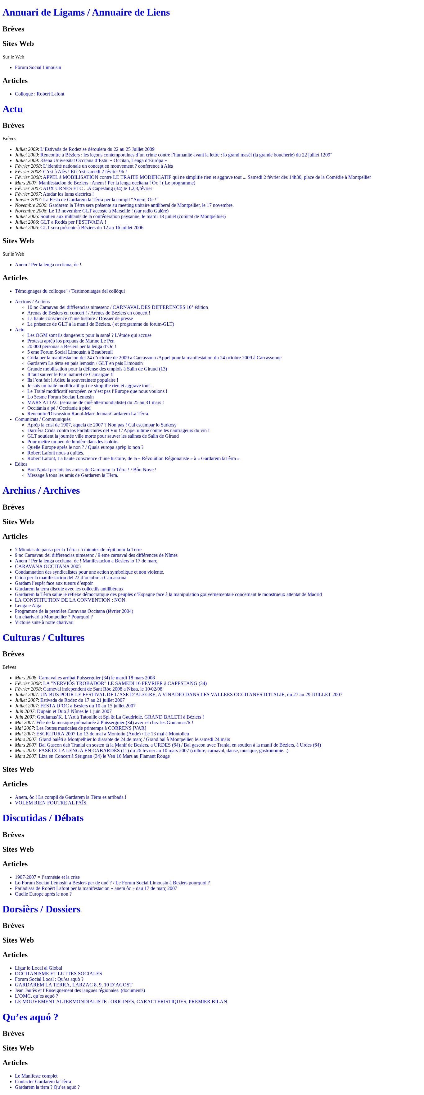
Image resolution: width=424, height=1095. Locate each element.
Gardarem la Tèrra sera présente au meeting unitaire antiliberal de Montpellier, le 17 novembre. (141, 205)
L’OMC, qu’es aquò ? (36, 996)
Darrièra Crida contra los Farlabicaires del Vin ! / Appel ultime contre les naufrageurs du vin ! (118, 430)
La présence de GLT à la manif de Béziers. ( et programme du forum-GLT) (100, 324)
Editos (21, 464)
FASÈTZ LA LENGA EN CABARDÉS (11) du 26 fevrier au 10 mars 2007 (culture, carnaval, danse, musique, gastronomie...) (163, 750)
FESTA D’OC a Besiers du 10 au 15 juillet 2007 (88, 705)
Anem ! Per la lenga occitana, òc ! (48, 264)
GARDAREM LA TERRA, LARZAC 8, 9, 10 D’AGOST (74, 984)
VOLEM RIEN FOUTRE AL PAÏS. (51, 802)
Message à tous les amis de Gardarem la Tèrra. (72, 475)
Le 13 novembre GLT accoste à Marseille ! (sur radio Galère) (109, 210)
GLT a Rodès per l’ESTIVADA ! (73, 222)
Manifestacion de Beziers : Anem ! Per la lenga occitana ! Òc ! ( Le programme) (117, 182)
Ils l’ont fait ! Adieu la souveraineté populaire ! (72, 380)
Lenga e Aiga (28, 605)
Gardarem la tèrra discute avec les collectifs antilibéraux (69, 588)
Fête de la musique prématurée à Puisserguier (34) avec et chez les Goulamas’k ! (114, 722)
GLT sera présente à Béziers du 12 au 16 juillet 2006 (91, 227)
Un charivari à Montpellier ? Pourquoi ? (54, 616)
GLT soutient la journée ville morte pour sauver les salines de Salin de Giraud (103, 436)
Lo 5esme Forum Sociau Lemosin (60, 396)
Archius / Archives (41, 490)
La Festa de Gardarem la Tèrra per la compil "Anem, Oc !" (101, 199)
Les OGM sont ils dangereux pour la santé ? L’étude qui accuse (89, 335)
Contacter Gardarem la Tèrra (43, 1081)
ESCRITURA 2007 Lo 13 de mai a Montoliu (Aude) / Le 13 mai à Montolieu (112, 733)
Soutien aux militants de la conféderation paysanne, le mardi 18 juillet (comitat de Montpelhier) (133, 216)
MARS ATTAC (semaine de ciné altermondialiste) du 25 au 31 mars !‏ (95, 402)
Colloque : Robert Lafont (39, 93)
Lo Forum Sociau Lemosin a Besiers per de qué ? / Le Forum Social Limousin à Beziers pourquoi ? (112, 882)
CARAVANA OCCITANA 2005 (48, 566)
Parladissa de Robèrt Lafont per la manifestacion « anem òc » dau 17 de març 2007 (96, 888)
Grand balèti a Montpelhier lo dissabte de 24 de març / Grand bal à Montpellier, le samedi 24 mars (134, 739)
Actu (12, 108)
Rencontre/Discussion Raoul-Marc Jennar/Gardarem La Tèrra (87, 413)
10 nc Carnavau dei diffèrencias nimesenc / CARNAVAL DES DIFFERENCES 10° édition (117, 307)
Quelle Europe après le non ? (43, 894)
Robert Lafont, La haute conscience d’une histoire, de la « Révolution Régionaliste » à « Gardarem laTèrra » (133, 458)
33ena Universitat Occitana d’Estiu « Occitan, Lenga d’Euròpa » (103, 160)
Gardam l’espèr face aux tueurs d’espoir (54, 583)
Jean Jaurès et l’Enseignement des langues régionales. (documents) (80, 990)
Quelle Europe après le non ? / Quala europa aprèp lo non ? (85, 447)
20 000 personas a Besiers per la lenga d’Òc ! (71, 346)
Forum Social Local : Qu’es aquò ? (49, 979)
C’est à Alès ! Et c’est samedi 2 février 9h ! (85, 171)
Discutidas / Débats (42, 817)
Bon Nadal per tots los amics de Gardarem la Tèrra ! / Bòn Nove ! (91, 469)
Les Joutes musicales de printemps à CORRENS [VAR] (91, 728)
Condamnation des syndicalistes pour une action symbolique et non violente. (89, 572)
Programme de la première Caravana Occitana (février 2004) (74, 611)
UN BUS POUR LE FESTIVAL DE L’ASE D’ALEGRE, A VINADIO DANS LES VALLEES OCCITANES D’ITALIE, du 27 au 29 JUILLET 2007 (191, 694)
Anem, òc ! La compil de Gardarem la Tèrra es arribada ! (70, 797)
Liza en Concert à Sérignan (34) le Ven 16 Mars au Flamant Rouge (104, 756)
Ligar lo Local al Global (38, 968)
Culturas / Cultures (43, 637)
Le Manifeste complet (36, 1076)
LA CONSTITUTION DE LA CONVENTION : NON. (71, 600)
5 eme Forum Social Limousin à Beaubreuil (70, 352)
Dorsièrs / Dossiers (41, 909)
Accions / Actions (32, 301)
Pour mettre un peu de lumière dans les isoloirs (72, 441)
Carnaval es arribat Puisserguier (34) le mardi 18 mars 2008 (97, 677)
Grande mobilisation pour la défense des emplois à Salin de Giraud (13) (97, 368)
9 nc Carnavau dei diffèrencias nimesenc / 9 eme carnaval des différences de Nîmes (96, 555)
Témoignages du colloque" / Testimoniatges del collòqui (70, 291)
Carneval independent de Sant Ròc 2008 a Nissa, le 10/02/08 (102, 689)
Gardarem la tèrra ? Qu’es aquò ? (47, 1087)
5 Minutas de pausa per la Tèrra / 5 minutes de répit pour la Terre (78, 549)
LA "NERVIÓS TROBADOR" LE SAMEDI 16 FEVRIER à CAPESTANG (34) (125, 683)
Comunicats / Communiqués (42, 419)
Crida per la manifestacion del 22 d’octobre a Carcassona (70, 577)
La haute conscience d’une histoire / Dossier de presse (80, 318)
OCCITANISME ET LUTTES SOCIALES (58, 973)
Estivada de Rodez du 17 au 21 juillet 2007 (82, 700)
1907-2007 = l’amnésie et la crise (47, 877)
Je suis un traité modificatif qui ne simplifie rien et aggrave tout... (90, 385)
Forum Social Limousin (38, 67)
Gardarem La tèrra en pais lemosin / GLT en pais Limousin (85, 363)
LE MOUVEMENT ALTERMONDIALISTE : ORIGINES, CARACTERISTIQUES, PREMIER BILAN (121, 1001)
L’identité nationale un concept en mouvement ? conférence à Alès (108, 166)
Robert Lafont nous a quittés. (55, 452)
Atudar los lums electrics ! (68, 194)
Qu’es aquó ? (30, 1017)
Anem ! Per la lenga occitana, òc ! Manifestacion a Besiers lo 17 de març (86, 560)
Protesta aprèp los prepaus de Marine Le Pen (71, 340)
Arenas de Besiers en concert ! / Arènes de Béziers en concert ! (88, 312)
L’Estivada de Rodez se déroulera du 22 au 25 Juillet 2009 (97, 149)
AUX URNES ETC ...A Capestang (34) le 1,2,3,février (97, 188)
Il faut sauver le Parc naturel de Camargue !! (70, 374)
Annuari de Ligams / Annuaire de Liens (86, 12)
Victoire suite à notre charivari (44, 622)
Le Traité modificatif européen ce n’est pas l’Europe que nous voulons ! (97, 391)
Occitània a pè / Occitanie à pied (59, 408)
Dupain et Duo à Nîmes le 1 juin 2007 (74, 711)
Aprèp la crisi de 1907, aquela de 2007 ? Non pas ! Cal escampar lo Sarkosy (102, 424)
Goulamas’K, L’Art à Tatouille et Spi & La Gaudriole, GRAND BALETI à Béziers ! (120, 717)
